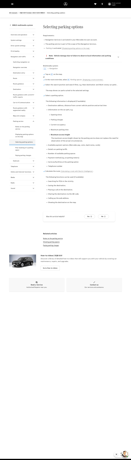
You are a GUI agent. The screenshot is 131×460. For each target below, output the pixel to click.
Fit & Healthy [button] (15, 51)
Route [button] (15, 78)
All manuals (13, 13)
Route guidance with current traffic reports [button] (23, 96)
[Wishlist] (95, 4)
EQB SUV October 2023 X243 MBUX (32, 13)
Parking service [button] (18, 121)
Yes (88, 216)
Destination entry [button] (19, 73)
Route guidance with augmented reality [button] (20, 109)
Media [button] (13, 177)
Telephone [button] (14, 166)
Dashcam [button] (16, 161)
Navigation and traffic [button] (18, 57)
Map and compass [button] (19, 116)
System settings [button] (16, 40)
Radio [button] (13, 183)
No (102, 216)
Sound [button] (13, 188)
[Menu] (12, 4)
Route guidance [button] (18, 84)
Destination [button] (17, 89)
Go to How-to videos (50, 268)
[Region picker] (102, 4)
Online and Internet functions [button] (21, 172)
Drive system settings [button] (18, 46)
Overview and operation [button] (19, 35)
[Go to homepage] (65, 4)
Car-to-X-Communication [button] (21, 103)
